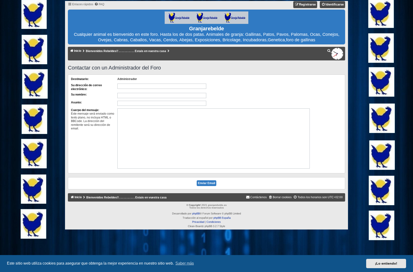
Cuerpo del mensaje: (85, 110)
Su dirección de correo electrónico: (86, 87)
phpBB (196, 213)
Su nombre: (79, 94)
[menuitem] (99, 4)
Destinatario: (80, 79)
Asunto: (76, 102)
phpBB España (222, 217)
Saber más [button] (184, 263)
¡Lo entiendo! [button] (386, 263)
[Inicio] (206, 17)
